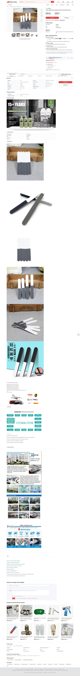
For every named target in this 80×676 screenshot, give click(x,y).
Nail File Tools (39, 664)
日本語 (50, 670)
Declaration (49, 672)
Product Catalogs (19, 645)
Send (13, 598)
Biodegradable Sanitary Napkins (27, 659)
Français (28, 670)
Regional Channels (51, 669)
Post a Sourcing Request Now (32, 598)
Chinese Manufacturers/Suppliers (29, 669)
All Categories (10, 4)
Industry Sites (46, 669)
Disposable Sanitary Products (26, 6)
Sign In (47, 69)
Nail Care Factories (17, 664)
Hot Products (17, 669)
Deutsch (38, 670)
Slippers (58, 649)
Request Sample (62, 20)
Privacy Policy (54, 672)
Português (24, 670)
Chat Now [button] (67, 17)
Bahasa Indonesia (65, 670)
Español (21, 670)
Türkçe (58, 670)
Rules (73, 4)
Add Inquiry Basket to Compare (25, 38)
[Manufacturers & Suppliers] (12, 2)
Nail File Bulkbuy (68, 664)
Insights (63, 669)
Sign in (72, 2)
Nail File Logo (50, 664)
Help (56, 4)
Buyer (52, 4)
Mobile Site (60, 669)
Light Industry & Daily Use (12, 6)
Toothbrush (58, 647)
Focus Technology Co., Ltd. (34, 672)
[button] (53, 76)
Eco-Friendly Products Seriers (44, 647)
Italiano (35, 670)
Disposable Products (19, 6)
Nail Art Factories (9, 664)
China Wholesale (36, 669)
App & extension (62, 4)
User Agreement (45, 672)
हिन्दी (52, 670)
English (18, 670)
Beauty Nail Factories (25, 664)
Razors (24, 649)
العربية (45, 670)
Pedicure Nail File (61, 664)
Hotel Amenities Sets (26, 647)
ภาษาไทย (55, 670)
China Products (22, 669)
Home (7, 6)
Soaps (41, 649)
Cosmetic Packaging (10, 649)
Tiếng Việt (61, 670)
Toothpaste (8, 647)
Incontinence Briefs (10, 659)
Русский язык (31, 670)
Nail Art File (45, 664)
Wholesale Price (41, 669)
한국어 (47, 670)
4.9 (61, 75)
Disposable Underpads (18, 659)
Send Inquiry (52, 17)
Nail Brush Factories (33, 664)
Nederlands (41, 670)
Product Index (56, 669)
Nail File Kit (55, 664)
